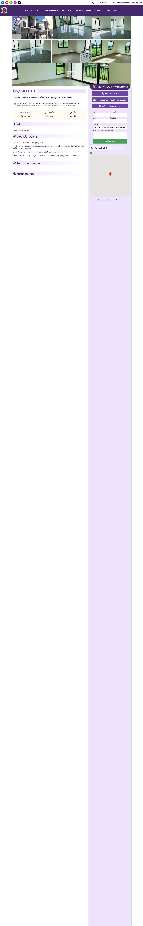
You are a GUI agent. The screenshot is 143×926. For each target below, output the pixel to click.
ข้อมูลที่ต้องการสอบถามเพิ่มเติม (103, 131)
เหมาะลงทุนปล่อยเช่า (71, 103)
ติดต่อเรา (116, 10)
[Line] (11, 2)
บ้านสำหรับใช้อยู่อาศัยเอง (37, 103)
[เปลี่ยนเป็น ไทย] (140, 10)
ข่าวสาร (89, 10)
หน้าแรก (28, 10)
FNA (108, 10)
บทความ (79, 10)
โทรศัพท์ (113, 112)
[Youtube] (6, 2)
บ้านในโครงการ (55, 103)
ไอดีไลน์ (113, 118)
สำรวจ (70, 10)
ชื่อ (94, 112)
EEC (63, 10)
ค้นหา (37, 10)
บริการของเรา (50, 10)
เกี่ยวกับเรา (99, 10)
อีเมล (95, 118)
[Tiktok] (19, 2)
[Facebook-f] (2, 2)
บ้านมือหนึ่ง (21, 103)
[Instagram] (15, 2)
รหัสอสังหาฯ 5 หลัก (99, 124)
